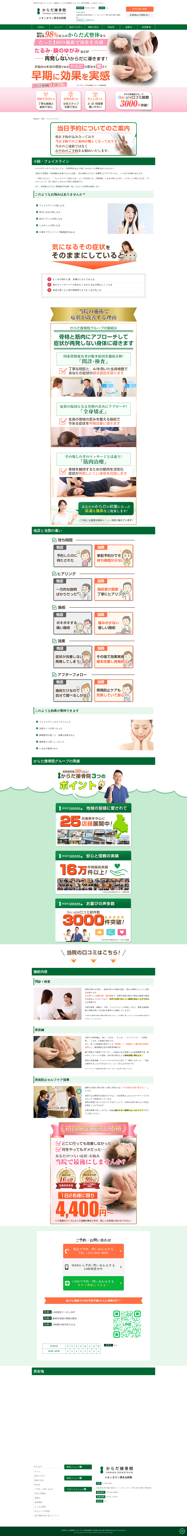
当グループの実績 (42, 1511)
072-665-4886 (140, 9)
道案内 (37, 1498)
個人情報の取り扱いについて (47, 1516)
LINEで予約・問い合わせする (93, 1283)
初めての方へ (40, 1476)
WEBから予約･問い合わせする (93, 1267)
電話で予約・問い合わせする (93, 1251)
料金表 (37, 1485)
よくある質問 (40, 1507)
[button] (182, 1531)
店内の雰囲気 (40, 1493)
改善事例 (38, 1502)
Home (36, 119)
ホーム (37, 1471)
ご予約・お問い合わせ (44, 1489)
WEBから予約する (140, 15)
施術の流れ (39, 1480)
